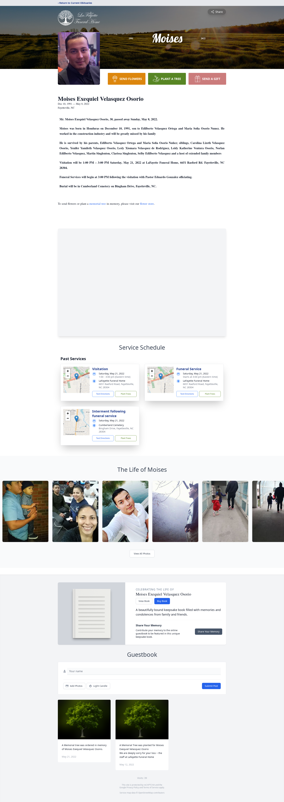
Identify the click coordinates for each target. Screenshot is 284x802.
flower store (147, 204)
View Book (144, 601)
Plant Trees (126, 393)
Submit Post (211, 685)
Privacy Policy (133, 787)
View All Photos (142, 553)
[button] (76, 376)
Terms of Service (151, 787)
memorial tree (97, 204)
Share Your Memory (208, 631)
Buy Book (162, 601)
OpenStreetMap (145, 792)
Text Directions (103, 393)
